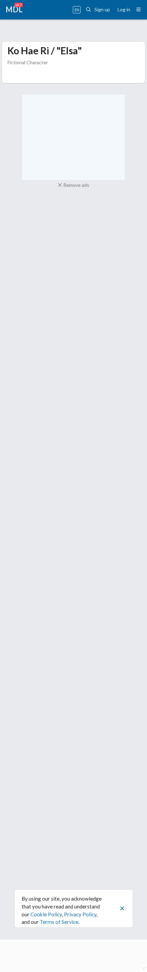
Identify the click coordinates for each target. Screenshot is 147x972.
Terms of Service (59, 922)
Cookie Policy (46, 914)
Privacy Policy (80, 914)
